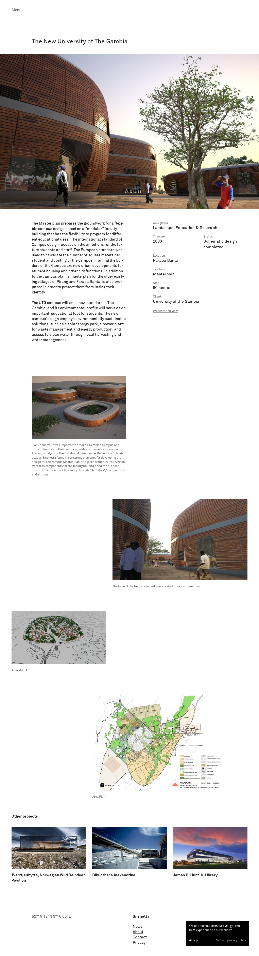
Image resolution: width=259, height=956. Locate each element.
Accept (194, 940)
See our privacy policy (231, 940)
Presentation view (165, 311)
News (138, 927)
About (138, 932)
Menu (16, 10)
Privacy (139, 943)
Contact (140, 937)
